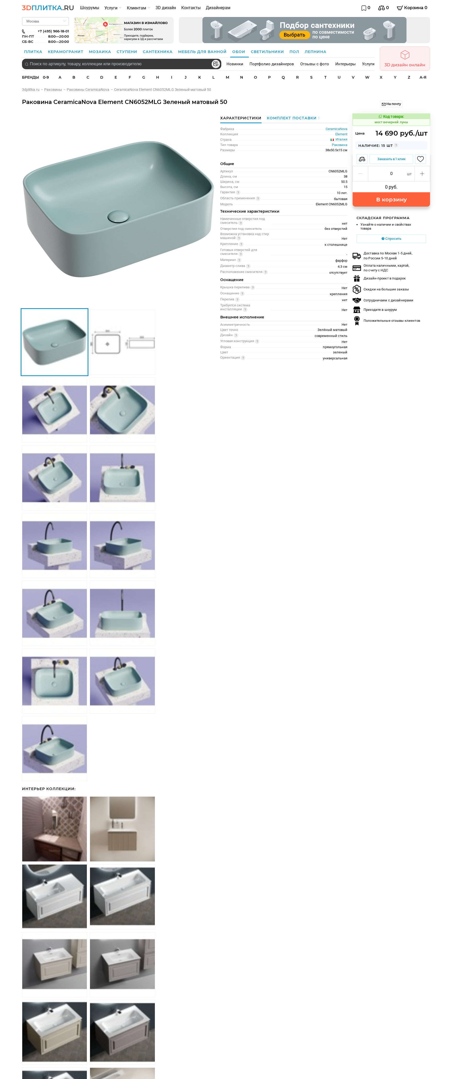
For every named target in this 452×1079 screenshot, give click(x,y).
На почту (393, 104)
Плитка (34, 51)
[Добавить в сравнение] (362, 159)
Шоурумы (89, 7)
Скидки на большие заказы (386, 289)
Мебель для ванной (203, 51)
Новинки (235, 64)
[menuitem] (89, 8)
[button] (360, 173)
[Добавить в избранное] (420, 159)
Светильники (268, 51)
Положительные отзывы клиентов (392, 321)
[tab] (292, 118)
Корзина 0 (415, 7)
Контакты (191, 7)
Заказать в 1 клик (391, 159)
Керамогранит (66, 51)
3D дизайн (166, 7)
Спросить (393, 239)
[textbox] (121, 64)
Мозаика (100, 51)
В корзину (391, 199)
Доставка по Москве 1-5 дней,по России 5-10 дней (388, 255)
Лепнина (315, 51)
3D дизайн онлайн (405, 64)
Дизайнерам (218, 7)
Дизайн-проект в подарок (385, 278)
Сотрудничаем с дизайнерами (388, 300)
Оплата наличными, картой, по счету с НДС (386, 268)
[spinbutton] (391, 174)
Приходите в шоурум (380, 310)
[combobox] (121, 64)
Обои (239, 51)
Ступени (128, 51)
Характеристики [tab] (241, 118)
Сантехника (158, 51)
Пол (295, 51)
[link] (33, 90)
